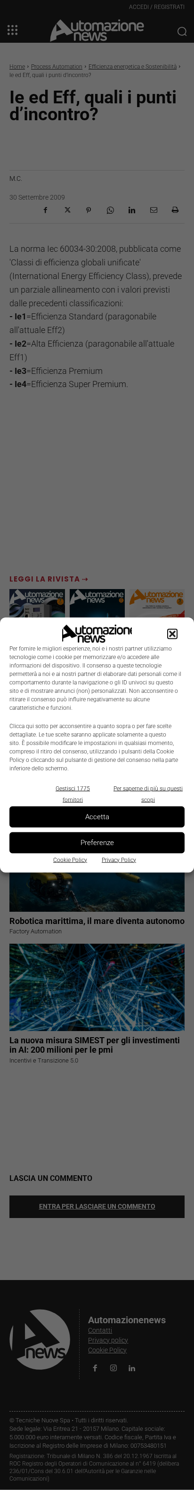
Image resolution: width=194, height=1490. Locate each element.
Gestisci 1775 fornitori (73, 794)
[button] (172, 633)
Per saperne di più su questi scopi (148, 794)
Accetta (97, 817)
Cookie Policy (70, 859)
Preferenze (97, 842)
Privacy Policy (119, 859)
